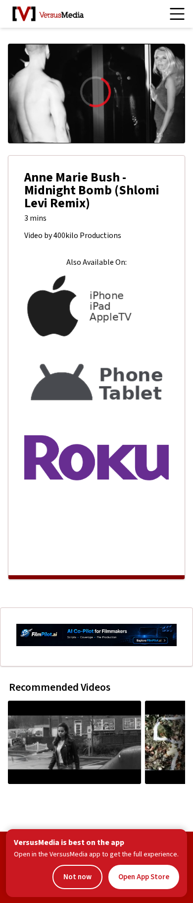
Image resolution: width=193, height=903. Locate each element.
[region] (96, 93)
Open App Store (143, 877)
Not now (77, 877)
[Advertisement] (96, 532)
